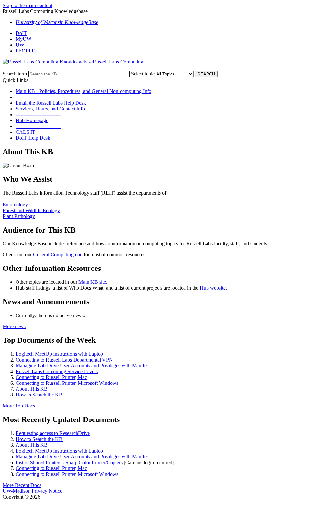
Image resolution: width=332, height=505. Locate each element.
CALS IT (25, 132)
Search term (15, 73)
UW (20, 45)
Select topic (143, 73)
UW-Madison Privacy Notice (32, 491)
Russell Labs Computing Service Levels (57, 371)
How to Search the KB (39, 394)
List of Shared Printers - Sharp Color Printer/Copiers (69, 462)
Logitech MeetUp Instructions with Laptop (59, 354)
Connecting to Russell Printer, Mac (51, 377)
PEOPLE (25, 50)
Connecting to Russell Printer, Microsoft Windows (67, 383)
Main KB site (92, 282)
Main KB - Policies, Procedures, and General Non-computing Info (83, 91)
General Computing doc (57, 254)
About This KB (32, 389)
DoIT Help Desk (33, 138)
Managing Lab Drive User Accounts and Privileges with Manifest (83, 365)
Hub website (213, 288)
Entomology (15, 204)
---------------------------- (38, 97)
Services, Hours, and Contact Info (50, 108)
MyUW (23, 39)
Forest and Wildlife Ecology (31, 210)
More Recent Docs (22, 485)
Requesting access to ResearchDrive (53, 433)
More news (14, 326)
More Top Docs (19, 405)
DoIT (21, 33)
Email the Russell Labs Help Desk (51, 103)
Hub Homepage (32, 120)
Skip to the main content (27, 5)
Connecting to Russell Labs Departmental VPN (64, 359)
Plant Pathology (19, 216)
